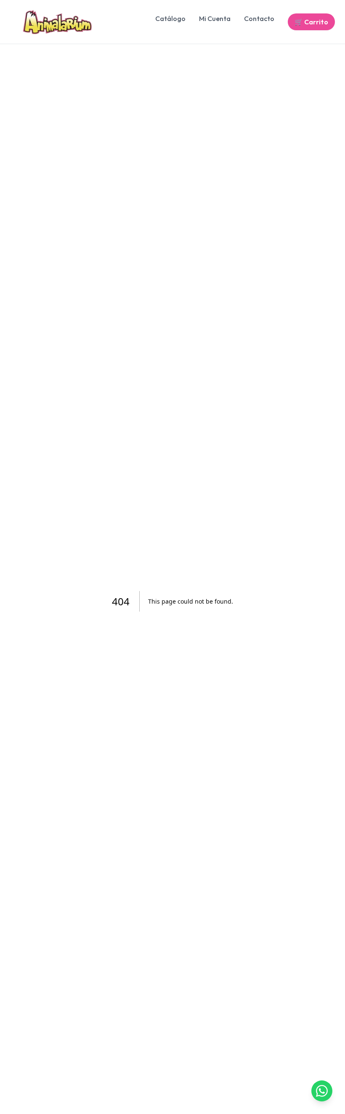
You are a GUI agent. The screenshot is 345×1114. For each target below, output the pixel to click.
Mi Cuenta (215, 18)
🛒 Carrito (311, 22)
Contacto (259, 18)
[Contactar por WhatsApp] (321, 1090)
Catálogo (170, 18)
